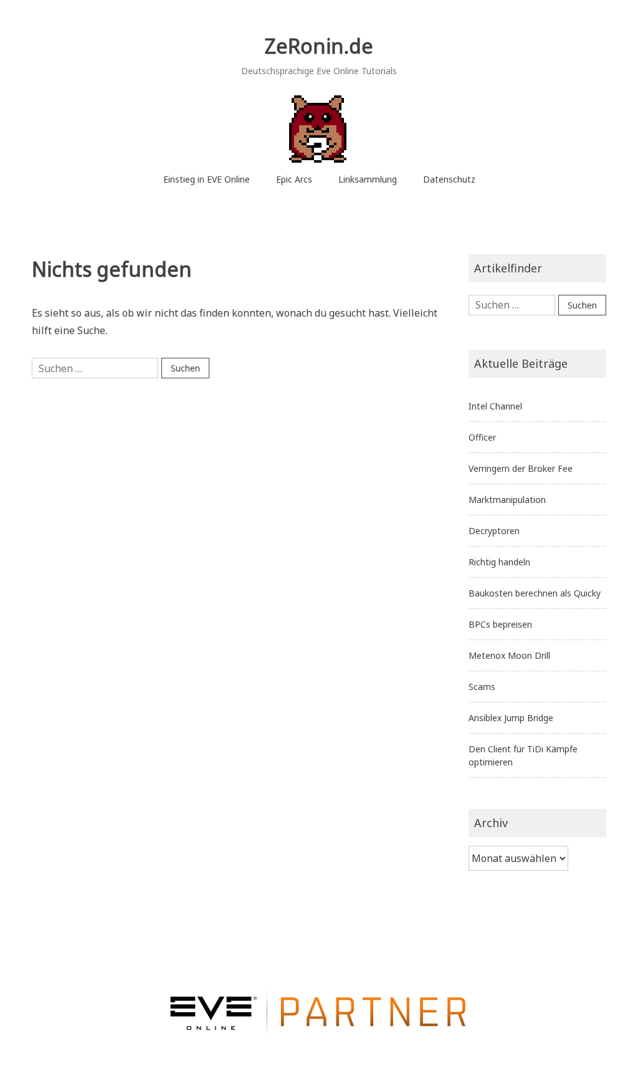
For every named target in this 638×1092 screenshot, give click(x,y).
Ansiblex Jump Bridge (511, 718)
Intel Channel (495, 406)
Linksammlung (367, 179)
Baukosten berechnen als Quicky (535, 593)
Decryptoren (494, 531)
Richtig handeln (499, 562)
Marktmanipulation (507, 499)
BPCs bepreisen (500, 624)
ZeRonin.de (319, 45)
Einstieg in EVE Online (206, 179)
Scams (482, 686)
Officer (482, 437)
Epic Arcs (294, 179)
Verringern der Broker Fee (521, 468)
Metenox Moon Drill (509, 655)
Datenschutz (449, 179)
